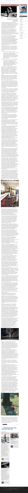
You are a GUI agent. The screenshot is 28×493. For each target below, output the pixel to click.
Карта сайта (15, 489)
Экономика (21, 38)
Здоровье (21, 17)
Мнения (14, 0)
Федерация (21, 35)
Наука (1, 461)
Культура (21, 22)
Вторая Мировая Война (6, 427)
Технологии (21, 33)
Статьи (12, 0)
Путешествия (22, 32)
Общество (21, 25)
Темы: (2, 427)
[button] (26, 0)
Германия (11, 427)
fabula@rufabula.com (10, 489)
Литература (21, 24)
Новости (10, 0)
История (15, 427)
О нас (19, 489)
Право (21, 30)
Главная (7, 0)
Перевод (21, 27)
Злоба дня (21, 19)
